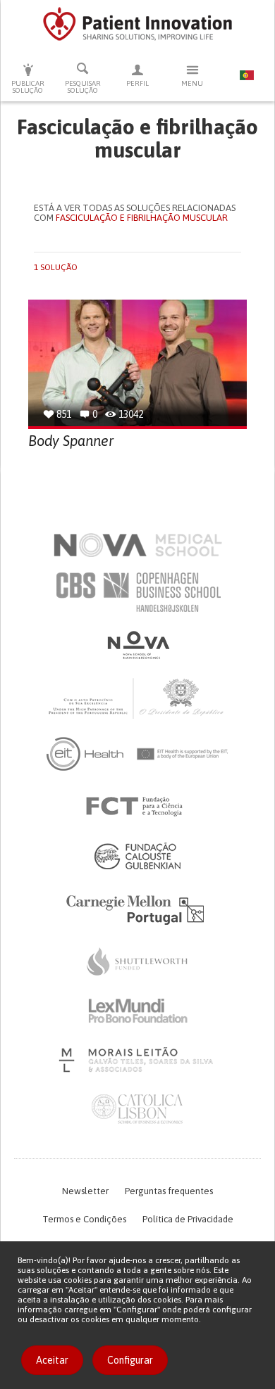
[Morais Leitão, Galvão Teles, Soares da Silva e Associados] (138, 1059)
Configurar (130, 1360)
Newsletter (85, 1191)
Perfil (137, 83)
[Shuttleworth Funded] (137, 961)
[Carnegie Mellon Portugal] (137, 909)
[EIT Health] (138, 754)
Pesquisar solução (83, 86)
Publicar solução (27, 86)
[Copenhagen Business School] (137, 592)
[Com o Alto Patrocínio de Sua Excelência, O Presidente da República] (137, 698)
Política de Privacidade (187, 1219)
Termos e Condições (84, 1219)
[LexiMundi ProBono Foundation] (137, 1010)
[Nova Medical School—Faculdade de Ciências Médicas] (138, 545)
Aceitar (52, 1360)
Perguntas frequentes (169, 1191)
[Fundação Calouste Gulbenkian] (137, 855)
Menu (192, 83)
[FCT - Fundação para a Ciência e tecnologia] (137, 806)
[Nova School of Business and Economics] (137, 645)
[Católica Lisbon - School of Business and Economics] (137, 1109)
